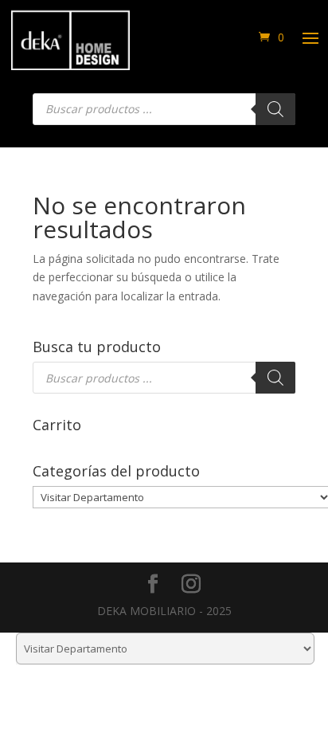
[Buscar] (275, 109)
